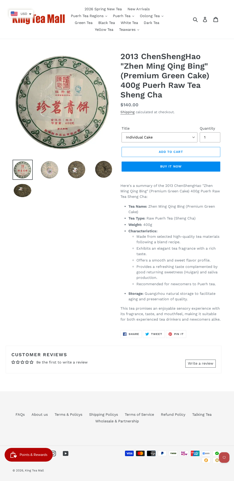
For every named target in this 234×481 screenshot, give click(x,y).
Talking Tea (202, 414)
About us (40, 414)
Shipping (127, 112)
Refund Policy (173, 414)
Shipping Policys (103, 414)
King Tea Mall (34, 470)
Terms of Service (139, 414)
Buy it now (171, 166)
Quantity (207, 128)
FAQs (20, 414)
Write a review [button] (200, 363)
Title (126, 128)
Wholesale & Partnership (117, 421)
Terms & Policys (68, 414)
